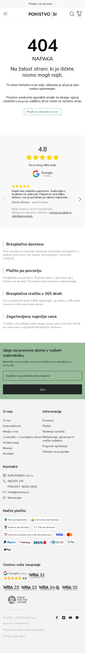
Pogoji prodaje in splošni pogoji (23, 629)
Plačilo (46, 426)
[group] (42, 193)
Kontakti (8, 453)
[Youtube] (72, 617)
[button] (42, 4)
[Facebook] (58, 617)
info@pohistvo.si (18, 492)
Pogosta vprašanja (54, 446)
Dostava (48, 420)
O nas (7, 420)
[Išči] (72, 14)
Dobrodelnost (12, 426)
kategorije (22, 101)
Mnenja (7, 448)
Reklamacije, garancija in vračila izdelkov (58, 438)
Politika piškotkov (14, 636)
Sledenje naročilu (53, 431)
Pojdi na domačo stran (42, 111)
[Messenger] (78, 617)
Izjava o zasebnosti (15, 623)
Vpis (42, 389)
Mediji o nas (10, 431)
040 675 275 (16, 481)
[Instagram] (65, 617)
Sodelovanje (11, 442)
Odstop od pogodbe (55, 451)
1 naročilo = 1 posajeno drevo (22, 437)
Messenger (15, 497)
